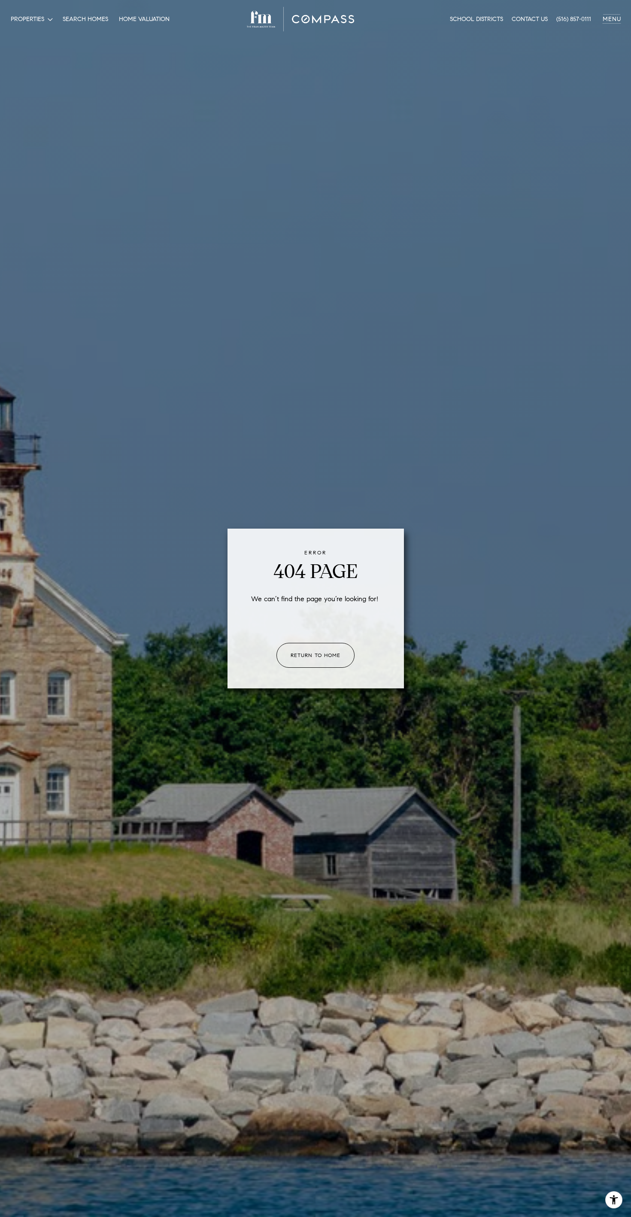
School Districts (476, 19)
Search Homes (85, 19)
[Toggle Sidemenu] (611, 19)
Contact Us (530, 19)
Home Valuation (144, 19)
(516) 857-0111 (573, 19)
